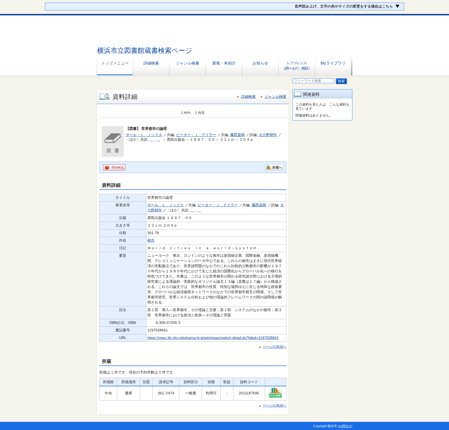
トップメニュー (115, 63)
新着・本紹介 (224, 63)
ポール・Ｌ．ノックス (144, 135)
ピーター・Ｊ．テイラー (196, 135)
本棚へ (277, 167)
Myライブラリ (333, 63)
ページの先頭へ (274, 347)
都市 (151, 240)
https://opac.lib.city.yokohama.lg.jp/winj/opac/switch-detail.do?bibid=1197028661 (213, 338)
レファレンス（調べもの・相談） (296, 65)
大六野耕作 (268, 135)
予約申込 (117, 167)
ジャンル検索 (187, 63)
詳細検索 (151, 63)
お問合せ (345, 426)
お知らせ (260, 63)
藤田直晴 (237, 135)
